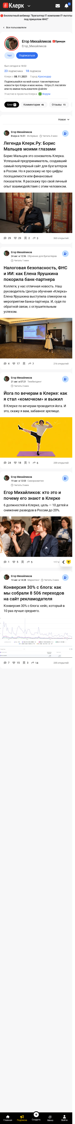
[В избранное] (24, 363)
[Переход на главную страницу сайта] (13, 6)
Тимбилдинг (34, 381)
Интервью (32, 136)
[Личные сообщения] (58, 6)
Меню (50, 1120)
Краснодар (44, 76)
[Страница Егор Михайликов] (6, 133)
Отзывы (59, 104)
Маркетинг (33, 580)
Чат (9, 55)
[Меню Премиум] (29, 6)
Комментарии (33, 104)
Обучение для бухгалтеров (42, 256)
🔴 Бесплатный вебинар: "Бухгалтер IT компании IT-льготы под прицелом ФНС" (36, 17)
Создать (36, 1119)
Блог (11, 104)
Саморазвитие (35, 480)
